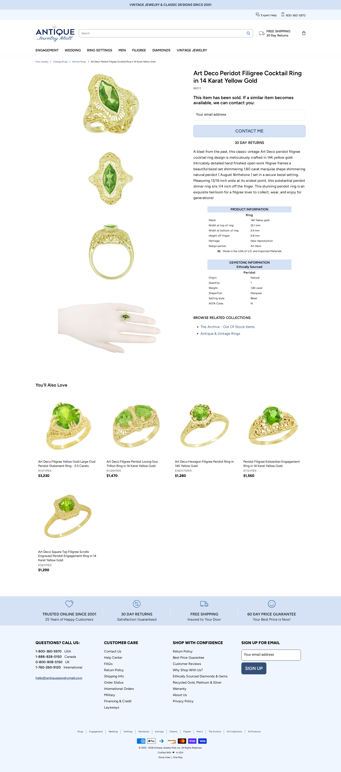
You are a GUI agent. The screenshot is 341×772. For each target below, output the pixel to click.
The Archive (215, 731)
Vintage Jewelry (192, 50)
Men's (200, 731)
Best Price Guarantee (188, 657)
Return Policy (114, 670)
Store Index (164, 757)
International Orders (119, 689)
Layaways (111, 707)
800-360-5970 (295, 15)
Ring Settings (99, 50)
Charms (173, 731)
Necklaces (143, 731)
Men (122, 50)
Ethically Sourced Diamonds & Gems (200, 676)
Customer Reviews (187, 664)
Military (109, 695)
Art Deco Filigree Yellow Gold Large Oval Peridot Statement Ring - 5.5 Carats (66, 464)
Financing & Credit (118, 701)
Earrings (159, 731)
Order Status (113, 682)
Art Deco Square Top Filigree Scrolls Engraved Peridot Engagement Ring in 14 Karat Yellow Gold (67, 556)
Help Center (113, 657)
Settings (128, 731)
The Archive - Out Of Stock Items (228, 327)
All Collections (234, 731)
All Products (254, 731)
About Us (180, 695)
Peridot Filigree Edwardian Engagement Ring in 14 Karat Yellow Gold (271, 464)
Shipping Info (114, 676)
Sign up (254, 668)
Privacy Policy (183, 701)
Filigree (139, 50)
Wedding (73, 50)
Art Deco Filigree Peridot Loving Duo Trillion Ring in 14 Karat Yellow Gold (132, 464)
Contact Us (112, 651)
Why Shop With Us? (188, 670)
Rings (80, 731)
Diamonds (161, 50)
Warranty (179, 689)
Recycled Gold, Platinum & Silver (197, 682)
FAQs (108, 664)
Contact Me (249, 131)
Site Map (178, 757)
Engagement (47, 50)
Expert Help (268, 15)
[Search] (248, 33)
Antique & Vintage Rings (220, 333)
